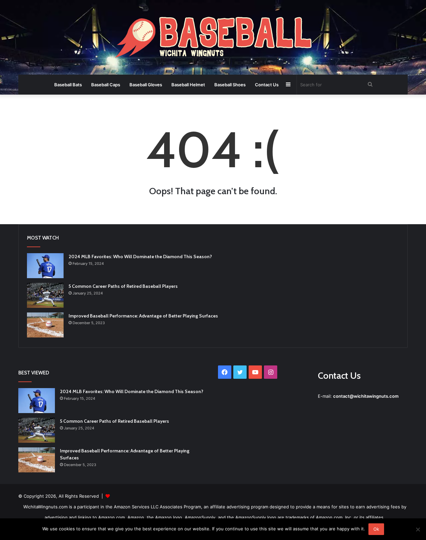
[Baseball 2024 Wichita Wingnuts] (213, 38)
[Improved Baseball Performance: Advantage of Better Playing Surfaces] (45, 324)
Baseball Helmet (188, 84)
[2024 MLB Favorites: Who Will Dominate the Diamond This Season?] (45, 265)
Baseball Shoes (230, 84)
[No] (417, 529)
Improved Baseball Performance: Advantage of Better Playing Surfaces (143, 316)
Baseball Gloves (145, 84)
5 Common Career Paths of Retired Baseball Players (123, 286)
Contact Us (267, 84)
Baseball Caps (105, 84)
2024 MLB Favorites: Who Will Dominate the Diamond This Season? (140, 257)
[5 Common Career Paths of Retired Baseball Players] (45, 295)
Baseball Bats (68, 84)
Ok (376, 529)
